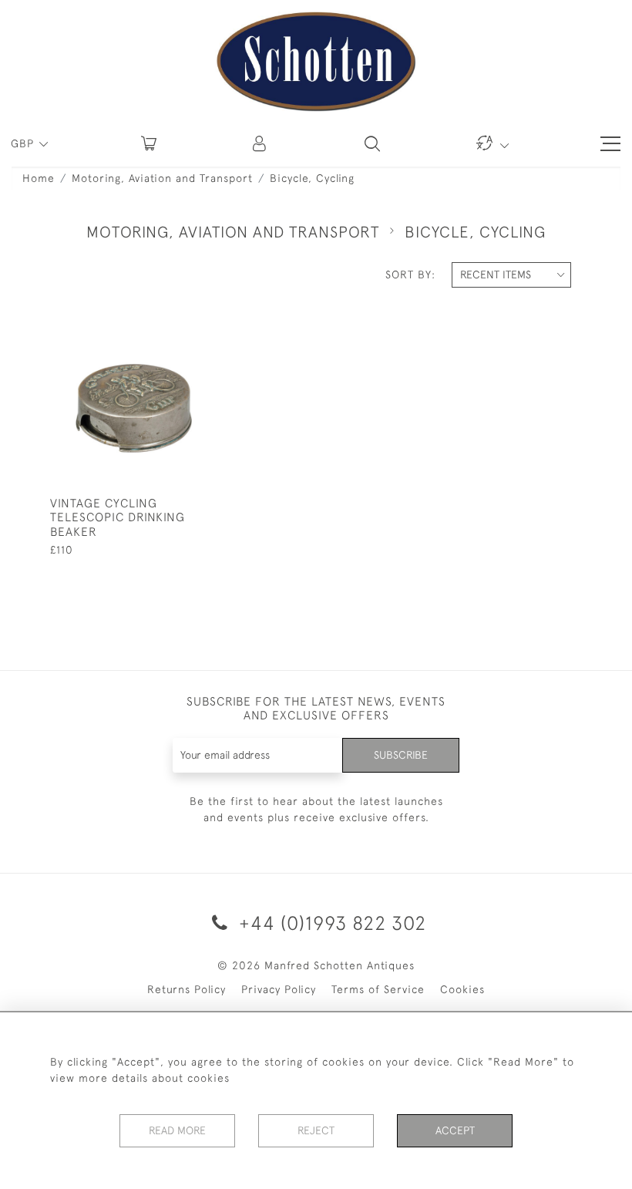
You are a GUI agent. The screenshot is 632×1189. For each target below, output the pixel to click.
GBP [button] (24, 143)
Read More (177, 1130)
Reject (316, 1130)
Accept (455, 1130)
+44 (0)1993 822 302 (330, 922)
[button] (260, 143)
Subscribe (401, 755)
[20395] (170, 337)
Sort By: (410, 274)
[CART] (149, 143)
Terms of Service (378, 989)
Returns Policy (186, 989)
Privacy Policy (278, 989)
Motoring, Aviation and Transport (162, 178)
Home (38, 178)
